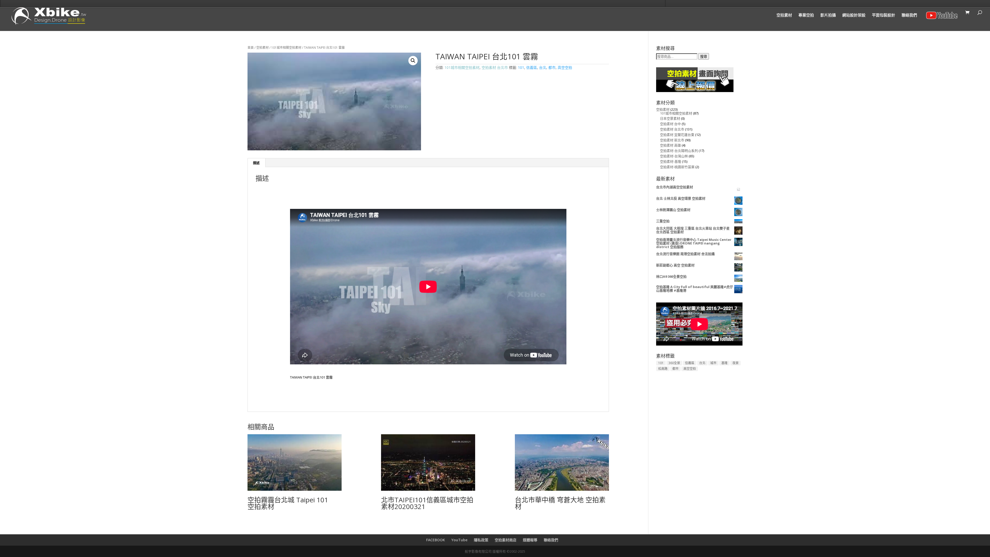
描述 (256, 162)
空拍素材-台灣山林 (674, 156)
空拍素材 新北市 (672, 140)
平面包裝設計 (883, 15)
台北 (542, 67)
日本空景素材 (670, 118)
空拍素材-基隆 (670, 161)
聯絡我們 (909, 15)
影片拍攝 (828, 15)
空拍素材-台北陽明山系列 (679, 150)
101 (521, 67)
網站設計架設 (853, 15)
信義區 (531, 67)
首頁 (251, 47)
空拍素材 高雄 (670, 145)
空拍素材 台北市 (495, 67)
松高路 (662, 368)
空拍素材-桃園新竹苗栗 (677, 167)
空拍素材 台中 (670, 123)
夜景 (735, 363)
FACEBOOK (435, 539)
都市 (552, 67)
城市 (713, 363)
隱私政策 (481, 539)
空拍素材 (784, 15)
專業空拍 (806, 15)
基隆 (724, 363)
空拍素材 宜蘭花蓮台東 (677, 134)
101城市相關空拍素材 (286, 47)
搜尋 (703, 56)
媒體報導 (530, 539)
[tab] (256, 162)
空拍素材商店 (505, 539)
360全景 (674, 363)
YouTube (459, 539)
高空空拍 (565, 67)
